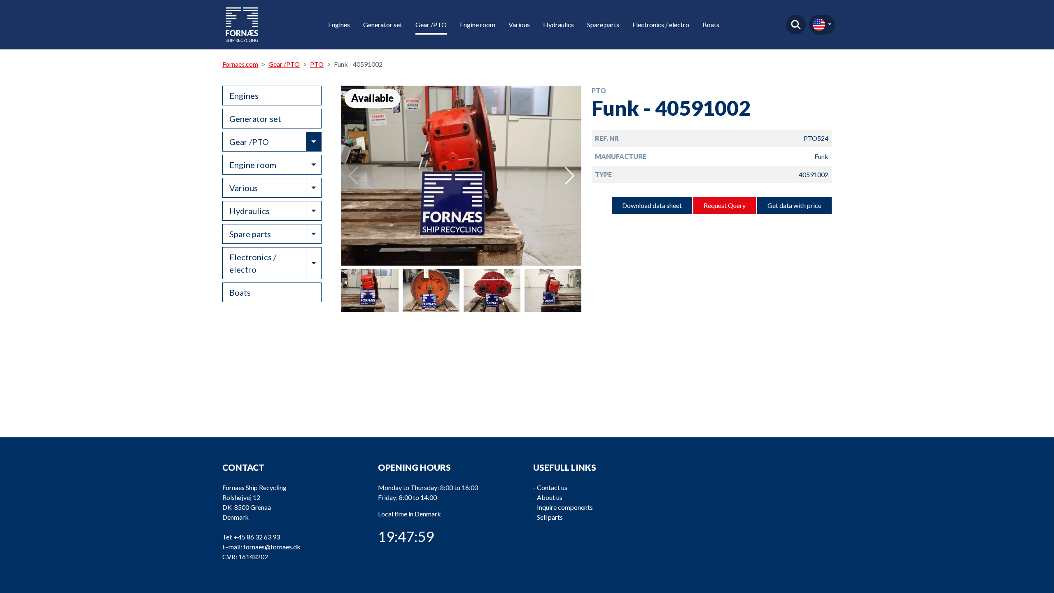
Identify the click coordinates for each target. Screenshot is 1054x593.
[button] (569, 176)
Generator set (382, 24)
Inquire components (565, 507)
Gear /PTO (431, 24)
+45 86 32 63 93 (257, 537)
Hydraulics (558, 24)
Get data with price (794, 205)
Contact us (552, 487)
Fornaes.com (240, 64)
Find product (796, 25)
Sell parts (550, 517)
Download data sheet (652, 205)
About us (549, 497)
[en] (822, 25)
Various (519, 24)
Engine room (477, 24)
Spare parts (603, 24)
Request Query (725, 205)
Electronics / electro (660, 24)
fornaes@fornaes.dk (272, 547)
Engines (339, 24)
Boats (710, 24)
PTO (317, 64)
